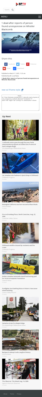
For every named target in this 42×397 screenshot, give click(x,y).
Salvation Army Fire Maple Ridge (13, 323)
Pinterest (33, 64)
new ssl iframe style (11, 89)
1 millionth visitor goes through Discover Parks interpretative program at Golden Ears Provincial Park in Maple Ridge (19, 144)
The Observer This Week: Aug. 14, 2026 (15, 381)
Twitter (22, 64)
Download (20, 68)
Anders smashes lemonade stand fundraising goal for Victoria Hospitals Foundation (19, 277)
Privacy (19, 394)
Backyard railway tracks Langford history (16, 352)
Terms (12, 394)
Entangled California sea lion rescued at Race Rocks (19, 204)
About (5, 394)
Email (8, 68)
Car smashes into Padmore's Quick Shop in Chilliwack (20, 175)
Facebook (12, 64)
